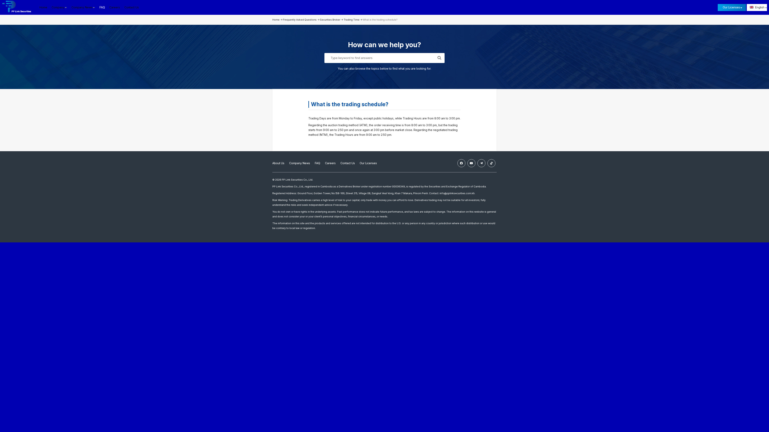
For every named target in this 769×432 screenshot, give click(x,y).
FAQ (102, 7)
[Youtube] (471, 163)
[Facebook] (461, 163)
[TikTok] (491, 163)
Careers (114, 7)
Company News (299, 163)
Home (43, 7)
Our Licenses (731, 7)
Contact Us (131, 7)
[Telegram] (481, 163)
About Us (278, 163)
